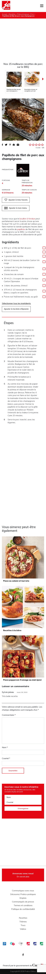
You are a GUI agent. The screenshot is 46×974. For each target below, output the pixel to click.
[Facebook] (23, 955)
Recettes (12, 14)
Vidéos (23, 929)
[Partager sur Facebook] (2, 145)
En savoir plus (23, 875)
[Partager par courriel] (18, 145)
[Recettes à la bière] (23, 607)
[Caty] (21, 943)
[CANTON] (22, 170)
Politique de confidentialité (23, 909)
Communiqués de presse (23, 902)
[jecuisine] (28, 943)
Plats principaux (23, 14)
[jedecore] (34, 943)
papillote (21, 229)
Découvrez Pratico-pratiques (23, 894)
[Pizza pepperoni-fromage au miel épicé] (23, 656)
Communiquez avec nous (23, 891)
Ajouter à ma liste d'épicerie (16, 309)
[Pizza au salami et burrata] (23, 557)
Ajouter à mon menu (18, 208)
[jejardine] (41, 943)
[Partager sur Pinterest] (10, 145)
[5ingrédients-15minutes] (12, 943)
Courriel (6, 758)
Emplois (23, 898)
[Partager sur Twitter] (6, 145)
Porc (32, 14)
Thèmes (23, 922)
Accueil (4, 14)
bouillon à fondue (27, 218)
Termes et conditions (23, 905)
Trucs (23, 925)
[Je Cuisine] (6, 6)
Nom (5, 747)
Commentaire (9, 715)
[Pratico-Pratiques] (4, 943)
